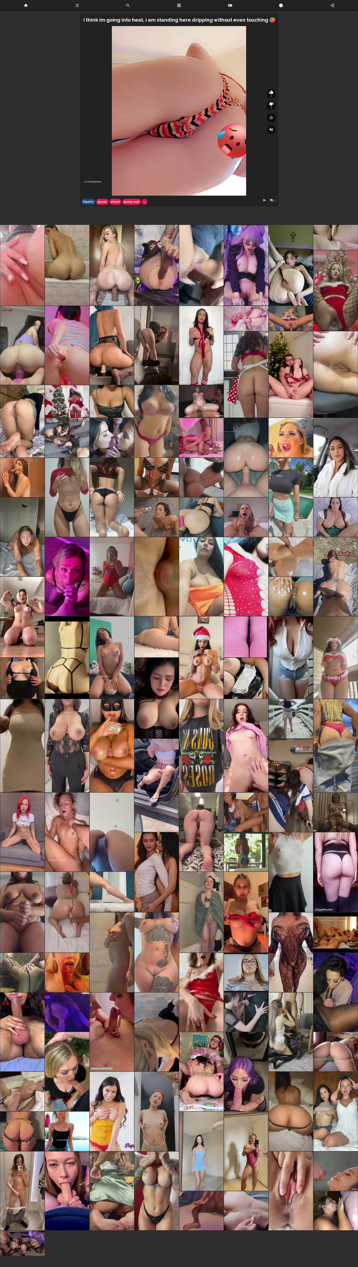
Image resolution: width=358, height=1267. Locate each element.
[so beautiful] (335, 1171)
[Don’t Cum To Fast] (156, 477)
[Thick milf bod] (290, 657)
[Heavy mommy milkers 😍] (201, 745)
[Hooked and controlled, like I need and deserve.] (67, 912)
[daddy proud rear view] (112, 1190)
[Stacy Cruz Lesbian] (156, 872)
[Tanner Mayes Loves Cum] (112, 1243)
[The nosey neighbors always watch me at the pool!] (290, 497)
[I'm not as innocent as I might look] (22, 536)
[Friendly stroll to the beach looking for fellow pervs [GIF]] (290, 719)
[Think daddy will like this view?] (290, 1111)
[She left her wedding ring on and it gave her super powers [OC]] (335, 992)
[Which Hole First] (290, 596)
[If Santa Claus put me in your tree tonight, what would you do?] (67, 497)
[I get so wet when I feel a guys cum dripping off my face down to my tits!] (335, 1211)
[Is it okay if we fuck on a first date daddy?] (22, 1131)
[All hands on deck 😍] (290, 374)
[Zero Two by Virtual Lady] (246, 318)
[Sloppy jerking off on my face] (246, 517)
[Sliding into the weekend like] (112, 892)
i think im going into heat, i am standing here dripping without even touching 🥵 (179, 20)
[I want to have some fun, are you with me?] (201, 1151)
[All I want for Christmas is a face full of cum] (67, 972)
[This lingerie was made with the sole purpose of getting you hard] (67, 657)
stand (115, 201)
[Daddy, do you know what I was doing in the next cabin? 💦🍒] (22, 1190)
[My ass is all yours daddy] (112, 497)
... (144, 201)
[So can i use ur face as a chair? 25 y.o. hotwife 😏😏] (112, 832)
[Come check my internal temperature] (201, 832)
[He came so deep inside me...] (290, 1190)
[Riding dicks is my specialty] (246, 457)
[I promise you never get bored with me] (22, 617)
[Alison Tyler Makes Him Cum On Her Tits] (335, 517)
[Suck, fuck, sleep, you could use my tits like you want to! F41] (112, 745)
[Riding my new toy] (112, 265)
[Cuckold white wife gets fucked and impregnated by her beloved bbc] (201, 1211)
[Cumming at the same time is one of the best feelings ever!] (335, 932)
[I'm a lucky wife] (67, 576)
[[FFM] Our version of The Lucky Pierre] (201, 438)
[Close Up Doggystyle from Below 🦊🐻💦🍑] (156, 576)
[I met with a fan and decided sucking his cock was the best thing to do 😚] (290, 1032)
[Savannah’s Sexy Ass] (290, 557)
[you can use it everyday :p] (335, 374)
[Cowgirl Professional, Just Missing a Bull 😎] (112, 657)
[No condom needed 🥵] (246, 745)
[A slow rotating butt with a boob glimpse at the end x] (335, 872)
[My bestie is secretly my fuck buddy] (290, 785)
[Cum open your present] (246, 912)
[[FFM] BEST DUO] (67, 438)
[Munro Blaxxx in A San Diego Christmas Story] (246, 812)
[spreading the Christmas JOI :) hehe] (22, 912)
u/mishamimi (92, 181)
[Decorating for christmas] (67, 401)
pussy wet (131, 201)
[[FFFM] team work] (112, 438)
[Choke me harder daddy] (67, 832)
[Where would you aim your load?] (156, 952)
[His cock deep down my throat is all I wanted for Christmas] (67, 1071)
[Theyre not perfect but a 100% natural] (156, 421)
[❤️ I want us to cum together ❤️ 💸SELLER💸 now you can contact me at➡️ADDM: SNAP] (112, 576)
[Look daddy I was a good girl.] (67, 1190)
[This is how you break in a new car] (201, 265)
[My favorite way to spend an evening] (67, 1012)
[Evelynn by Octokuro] (246, 265)
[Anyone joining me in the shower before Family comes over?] (112, 952)
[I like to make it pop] (156, 637)
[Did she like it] (290, 438)
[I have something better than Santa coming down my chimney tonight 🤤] (201, 1071)
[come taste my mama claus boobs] (201, 657)
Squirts (88, 201)
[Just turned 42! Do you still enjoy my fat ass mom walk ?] (290, 952)
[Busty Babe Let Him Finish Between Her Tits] (112, 1111)
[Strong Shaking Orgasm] (22, 1091)
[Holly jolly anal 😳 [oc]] (290, 265)
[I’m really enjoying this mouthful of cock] (246, 1071)
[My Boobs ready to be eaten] (156, 1111)
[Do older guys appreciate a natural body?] (156, 1190)
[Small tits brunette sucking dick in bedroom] (22, 477)
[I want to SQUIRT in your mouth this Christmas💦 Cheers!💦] (22, 265)
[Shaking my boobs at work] (67, 745)
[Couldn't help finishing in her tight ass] (22, 972)
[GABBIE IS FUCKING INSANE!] (335, 812)
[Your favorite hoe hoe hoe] (335, 657)
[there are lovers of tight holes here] (67, 345)
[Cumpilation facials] (22, 1243)
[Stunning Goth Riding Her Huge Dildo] (22, 345)
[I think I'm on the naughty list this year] (67, 1131)
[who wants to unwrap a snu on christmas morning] (201, 345)
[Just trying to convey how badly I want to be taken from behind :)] (22, 421)
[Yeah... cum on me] (246, 1211)
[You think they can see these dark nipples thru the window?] (335, 457)
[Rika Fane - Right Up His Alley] (246, 972)
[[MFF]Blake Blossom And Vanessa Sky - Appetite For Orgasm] (201, 401)
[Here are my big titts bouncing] (22, 745)
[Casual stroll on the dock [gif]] (335, 745)
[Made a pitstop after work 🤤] (156, 1032)
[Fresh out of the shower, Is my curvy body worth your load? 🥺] (201, 912)
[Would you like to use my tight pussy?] (112, 345)
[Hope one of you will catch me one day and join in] (335, 576)
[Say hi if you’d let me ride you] (335, 290)
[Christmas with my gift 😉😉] (246, 637)
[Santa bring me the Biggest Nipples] (290, 872)
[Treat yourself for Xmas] (112, 1032)
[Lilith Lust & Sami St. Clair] (246, 852)
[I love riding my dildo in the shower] (67, 265)
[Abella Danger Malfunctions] (201, 477)
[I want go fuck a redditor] (156, 698)
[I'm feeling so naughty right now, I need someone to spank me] (22, 832)
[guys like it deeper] (246, 1012)
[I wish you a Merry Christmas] (290, 318)
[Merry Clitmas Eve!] (156, 265)
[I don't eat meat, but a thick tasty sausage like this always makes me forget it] (22, 1032)
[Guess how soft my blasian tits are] (112, 401)
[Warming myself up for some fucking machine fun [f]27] (201, 517)
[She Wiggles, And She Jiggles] (335, 1052)
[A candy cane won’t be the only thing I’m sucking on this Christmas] (246, 1151)
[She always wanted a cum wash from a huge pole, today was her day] (156, 517)
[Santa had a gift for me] (201, 992)
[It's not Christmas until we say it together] (156, 345)
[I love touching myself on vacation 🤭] (22, 678)
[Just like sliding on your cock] (246, 374)
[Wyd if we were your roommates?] (335, 1111)
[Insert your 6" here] (335, 237)
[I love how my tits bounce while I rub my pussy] (246, 678)
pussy (102, 201)
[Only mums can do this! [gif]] (156, 785)
